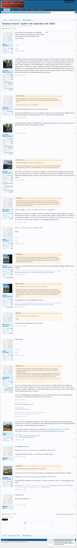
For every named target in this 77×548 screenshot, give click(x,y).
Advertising (40, 9)
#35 (74, 489)
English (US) (5, 539)
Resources (19, 9)
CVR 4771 (5, 107)
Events (26, 9)
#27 (74, 243)
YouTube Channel (46, 487)
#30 (74, 326)
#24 (74, 133)
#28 (74, 274)
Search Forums (6, 12)
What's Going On (12, 25)
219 (12, 438)
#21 (74, 50)
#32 (74, 416)
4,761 (11, 483)
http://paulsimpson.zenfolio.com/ (22, 272)
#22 (74, 75)
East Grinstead (9, 277)
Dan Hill (5, 171)
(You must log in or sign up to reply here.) (65, 514)
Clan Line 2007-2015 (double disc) (65, 485)
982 (12, 382)
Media (13, 9)
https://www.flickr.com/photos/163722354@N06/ (43, 272)
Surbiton (11, 391)
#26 (74, 222)
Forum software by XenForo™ (14, 542)
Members (33, 9)
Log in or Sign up (69, 1)
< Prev (9, 28)
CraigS (4, 433)
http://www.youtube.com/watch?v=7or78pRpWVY (27, 105)
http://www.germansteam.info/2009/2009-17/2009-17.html (39, 450)
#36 (74, 505)
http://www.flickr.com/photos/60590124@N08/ (30, 435)
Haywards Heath (9, 186)
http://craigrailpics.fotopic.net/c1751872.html (57, 429)
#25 (74, 180)
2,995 (11, 177)
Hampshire (10, 83)
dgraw (4, 44)
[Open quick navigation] (74, 20)
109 (12, 49)
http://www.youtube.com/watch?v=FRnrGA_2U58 (29, 227)
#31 (74, 355)
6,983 (11, 76)
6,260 (11, 271)
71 (12, 215)
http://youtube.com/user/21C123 (27, 437)
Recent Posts (15, 12)
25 (12, 112)
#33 (74, 439)
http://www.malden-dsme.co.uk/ (22, 409)
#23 (74, 117)
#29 (74, 306)
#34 (74, 456)
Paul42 (4, 266)
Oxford (11, 486)
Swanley (11, 218)
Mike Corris (6, 209)
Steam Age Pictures (19, 485)
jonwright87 (6, 377)
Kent (12, 53)
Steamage (5, 477)
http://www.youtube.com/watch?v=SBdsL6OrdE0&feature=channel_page (44, 431)
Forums (7, 9)
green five (24, 25)
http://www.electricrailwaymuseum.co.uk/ (24, 404)
